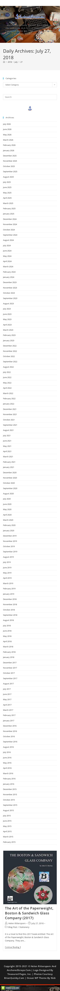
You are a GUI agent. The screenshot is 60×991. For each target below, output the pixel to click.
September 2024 (10, 235)
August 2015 (8, 810)
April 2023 (7, 324)
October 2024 (9, 229)
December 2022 (9, 345)
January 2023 (8, 340)
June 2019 (7, 567)
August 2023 (8, 303)
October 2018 (9, 609)
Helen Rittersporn (17, 923)
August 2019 (8, 557)
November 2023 (10, 287)
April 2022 (7, 388)
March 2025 (8, 203)
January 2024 (8, 277)
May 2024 (7, 256)
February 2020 (9, 525)
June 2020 (7, 504)
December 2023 (9, 282)
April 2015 (7, 831)
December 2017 (9, 662)
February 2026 (9, 145)
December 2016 (9, 725)
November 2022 (10, 351)
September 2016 (10, 741)
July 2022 (7, 372)
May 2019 (7, 572)
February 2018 (9, 652)
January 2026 (8, 150)
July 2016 (7, 752)
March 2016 (8, 773)
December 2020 (9, 472)
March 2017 (8, 710)
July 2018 (7, 625)
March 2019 (8, 583)
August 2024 (8, 240)
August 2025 (8, 177)
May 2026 (7, 134)
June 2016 (7, 757)
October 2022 (9, 356)
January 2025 (8, 213)
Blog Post (12, 927)
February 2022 (9, 398)
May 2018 (7, 636)
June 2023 (7, 314)
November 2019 (10, 541)
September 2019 (10, 551)
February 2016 (9, 778)
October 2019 (9, 546)
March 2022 (8, 393)
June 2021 (7, 440)
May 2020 (7, 509)
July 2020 (7, 498)
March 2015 (8, 836)
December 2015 (9, 789)
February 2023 (9, 335)
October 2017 (9, 673)
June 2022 (7, 377)
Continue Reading (13, 947)
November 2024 (10, 224)
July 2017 (7, 689)
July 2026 (7, 124)
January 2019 (8, 594)
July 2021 (7, 435)
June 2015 (7, 821)
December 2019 (9, 535)
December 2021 (9, 409)
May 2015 (7, 826)
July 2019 (7, 562)
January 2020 (8, 530)
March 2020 (8, 520)
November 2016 (10, 731)
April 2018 (7, 641)
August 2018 (8, 620)
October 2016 (9, 736)
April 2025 (7, 198)
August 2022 (8, 367)
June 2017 (7, 694)
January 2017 (8, 720)
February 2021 (9, 462)
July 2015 (7, 815)
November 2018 (10, 604)
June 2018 (7, 630)
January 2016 (8, 784)
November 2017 (10, 667)
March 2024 (8, 266)
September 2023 (10, 298)
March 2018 (8, 646)
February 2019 (9, 588)
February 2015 (9, 842)
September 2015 (10, 805)
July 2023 (7, 308)
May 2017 (7, 699)
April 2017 (7, 704)
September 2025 (10, 171)
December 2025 (9, 155)
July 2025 (7, 182)
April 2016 (7, 768)
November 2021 (10, 414)
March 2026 (8, 140)
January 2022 (8, 403)
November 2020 (10, 477)
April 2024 (7, 261)
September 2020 (10, 488)
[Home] (4, 62)
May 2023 (7, 319)
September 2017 (10, 678)
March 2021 (8, 456)
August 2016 (8, 747)
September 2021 (10, 425)
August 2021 (8, 430)
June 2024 (7, 250)
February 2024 (9, 272)
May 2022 (7, 382)
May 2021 (7, 446)
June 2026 (7, 129)
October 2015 (9, 799)
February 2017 (9, 715)
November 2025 (10, 161)
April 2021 (7, 451)
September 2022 (10, 361)
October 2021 (9, 419)
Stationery (24, 927)
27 (21, 62)
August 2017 (8, 683)
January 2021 (8, 467)
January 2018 (8, 657)
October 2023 (9, 293)
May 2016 (7, 762)
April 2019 (7, 578)
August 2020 (8, 493)
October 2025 (9, 166)
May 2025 (7, 192)
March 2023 (8, 330)
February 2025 (9, 208)
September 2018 (10, 615)
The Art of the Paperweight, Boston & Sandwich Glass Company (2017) (29, 913)
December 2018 (9, 599)
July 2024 (7, 245)
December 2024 (9, 219)
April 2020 (7, 514)
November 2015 (10, 794)
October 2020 (9, 483)
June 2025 (7, 187)
